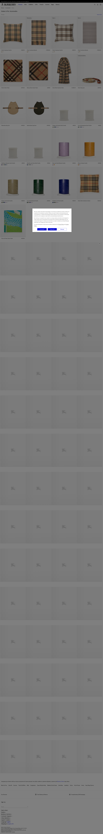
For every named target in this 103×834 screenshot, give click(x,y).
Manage (62, 229)
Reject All (52, 229)
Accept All (42, 229)
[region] (51, 220)
